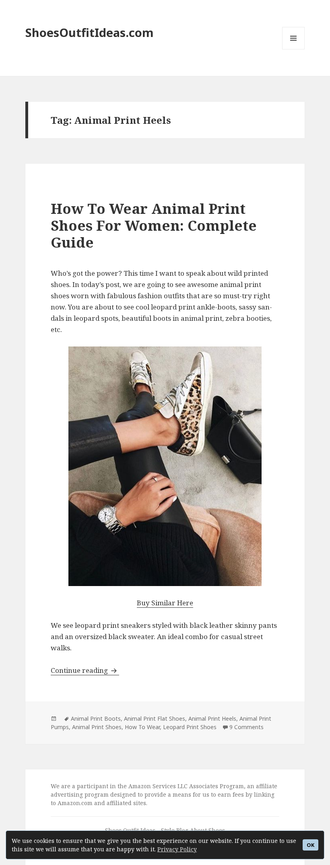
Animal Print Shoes (97, 727)
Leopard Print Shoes (190, 727)
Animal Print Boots (96, 718)
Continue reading (85, 670)
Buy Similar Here (165, 602)
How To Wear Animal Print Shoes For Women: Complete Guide (154, 225)
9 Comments (246, 727)
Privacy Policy (177, 849)
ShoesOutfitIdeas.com (89, 32)
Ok (310, 845)
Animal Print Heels (212, 718)
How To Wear (142, 727)
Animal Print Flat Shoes (154, 718)
